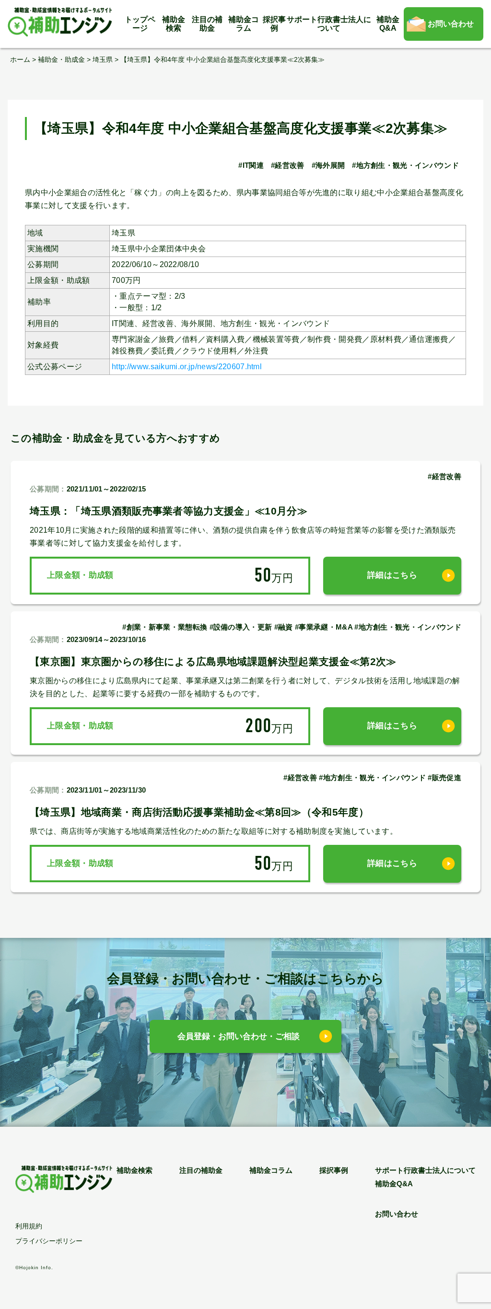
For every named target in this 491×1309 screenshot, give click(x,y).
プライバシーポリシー (48, 1241)
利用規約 (28, 1226)
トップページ (140, 23)
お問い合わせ (451, 24)
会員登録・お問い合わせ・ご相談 (238, 1036)
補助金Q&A (387, 23)
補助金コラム (243, 23)
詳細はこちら (392, 575)
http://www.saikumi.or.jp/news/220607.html (187, 366)
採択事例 (274, 23)
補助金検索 (173, 23)
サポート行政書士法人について (329, 23)
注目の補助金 (207, 23)
